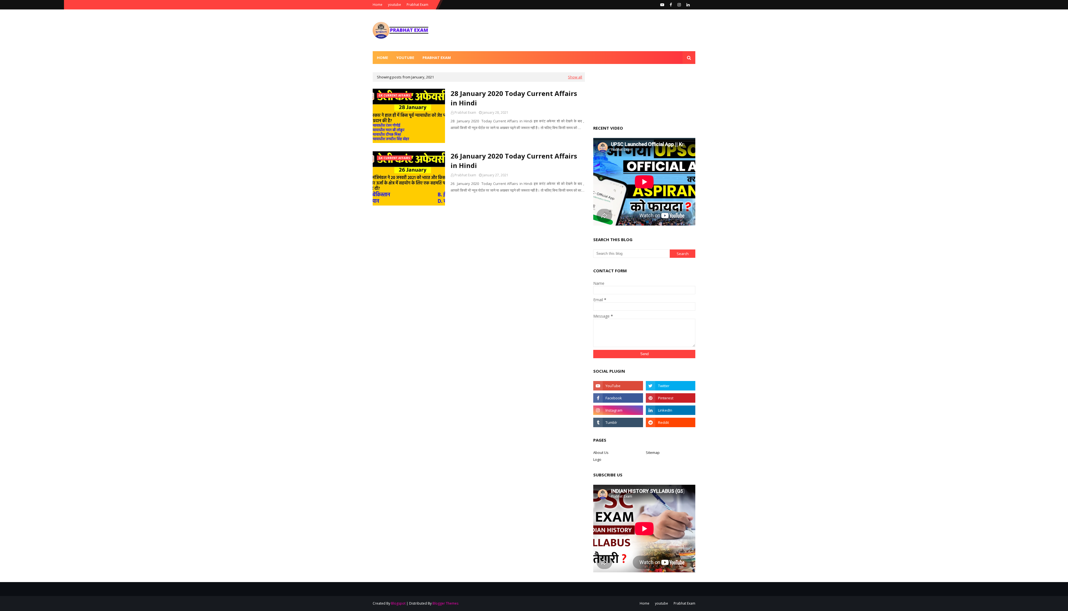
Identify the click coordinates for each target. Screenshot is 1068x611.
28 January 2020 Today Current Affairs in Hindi (514, 98)
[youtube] (662, 4)
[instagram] (679, 4)
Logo (597, 459)
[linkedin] (688, 4)
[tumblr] (618, 422)
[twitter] (670, 385)
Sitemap (653, 452)
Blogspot (398, 603)
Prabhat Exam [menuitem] (436, 57)
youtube (394, 4)
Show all (575, 77)
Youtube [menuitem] (405, 57)
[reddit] (670, 422)
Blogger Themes (445, 603)
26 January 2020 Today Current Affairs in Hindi (514, 160)
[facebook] (670, 4)
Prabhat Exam (417, 4)
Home (377, 4)
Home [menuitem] (382, 57)
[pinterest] (670, 398)
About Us (601, 452)
